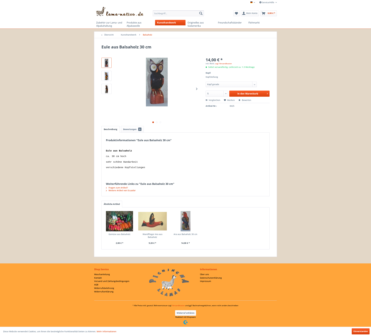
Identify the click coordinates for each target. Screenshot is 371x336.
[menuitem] (178, 13)
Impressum (205, 281)
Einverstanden (360, 331)
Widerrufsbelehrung (104, 288)
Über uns (204, 274)
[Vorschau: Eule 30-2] (106, 89)
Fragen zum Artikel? (118, 187)
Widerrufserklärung (103, 291)
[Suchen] (201, 13)
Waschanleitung (102, 274)
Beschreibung (110, 129)
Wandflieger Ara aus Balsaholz (152, 235)
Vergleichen (214, 100)
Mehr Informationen (106, 331)
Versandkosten (178, 305)
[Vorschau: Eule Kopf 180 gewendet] (106, 76)
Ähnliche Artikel (112, 204)
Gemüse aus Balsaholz (119, 234)
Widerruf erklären (185, 313)
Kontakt (98, 277)
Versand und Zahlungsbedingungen (111, 281)
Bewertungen (131, 129)
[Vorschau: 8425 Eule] (106, 63)
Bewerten (246, 100)
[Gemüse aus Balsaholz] (119, 221)
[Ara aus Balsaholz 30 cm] (185, 221)
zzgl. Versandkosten (223, 63)
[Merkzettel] (236, 13)
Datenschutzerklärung (211, 277)
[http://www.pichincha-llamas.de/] (169, 282)
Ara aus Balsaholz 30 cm (185, 234)
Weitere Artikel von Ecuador (122, 190)
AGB (96, 284)
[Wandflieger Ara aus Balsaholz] (152, 221)
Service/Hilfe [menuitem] (268, 2)
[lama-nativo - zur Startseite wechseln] (120, 11)
